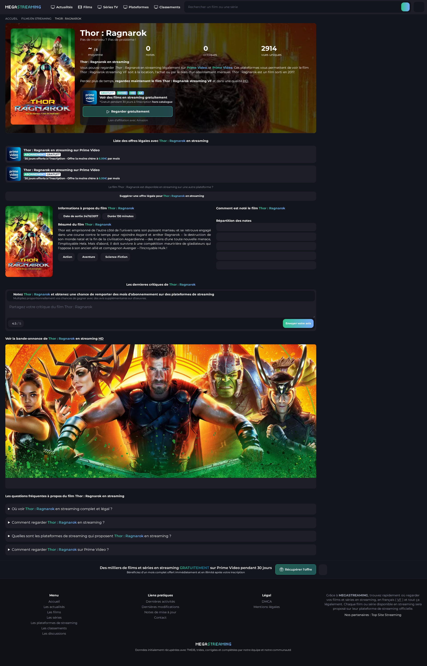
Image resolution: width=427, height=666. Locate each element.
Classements (169, 7)
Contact (160, 618)
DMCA (267, 601)
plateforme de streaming (378, 609)
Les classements (54, 628)
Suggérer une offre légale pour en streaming (162, 196)
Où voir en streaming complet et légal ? (62, 509)
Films (87, 7)
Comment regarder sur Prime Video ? (60, 549)
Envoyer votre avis (298, 323)
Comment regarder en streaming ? (58, 522)
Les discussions (54, 634)
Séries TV (110, 7)
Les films (54, 612)
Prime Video (197, 68)
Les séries (54, 618)
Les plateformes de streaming (54, 623)
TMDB (191, 650)
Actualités (64, 7)
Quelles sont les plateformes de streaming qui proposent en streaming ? (91, 536)
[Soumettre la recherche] (405, 6)
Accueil (11, 18)
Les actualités (54, 607)
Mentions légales (267, 607)
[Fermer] (323, 569)
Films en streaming (36, 18)
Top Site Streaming (386, 615)
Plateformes (139, 7)
